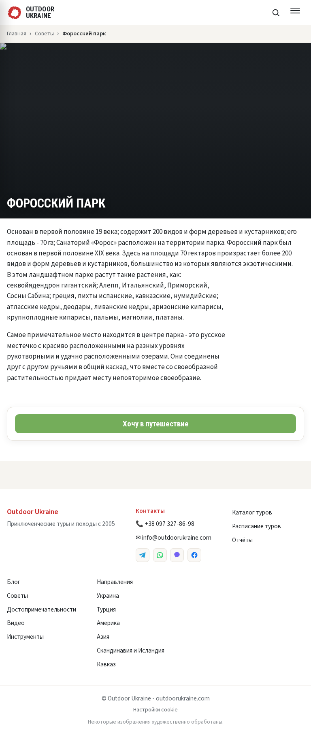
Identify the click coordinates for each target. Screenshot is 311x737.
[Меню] (295, 13)
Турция (106, 609)
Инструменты (25, 636)
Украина (108, 595)
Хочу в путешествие (156, 423)
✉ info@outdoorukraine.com (173, 537)
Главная (16, 33)
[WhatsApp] (160, 555)
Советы (44, 33)
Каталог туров (252, 512)
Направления (115, 581)
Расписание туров (256, 526)
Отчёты (242, 540)
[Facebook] (194, 555)
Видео (16, 622)
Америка (108, 622)
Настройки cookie (155, 710)
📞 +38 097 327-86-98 (165, 523)
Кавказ (106, 664)
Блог (13, 581)
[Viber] (177, 555)
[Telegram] (142, 555)
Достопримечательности (41, 609)
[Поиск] (276, 13)
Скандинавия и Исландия (130, 650)
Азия (103, 636)
